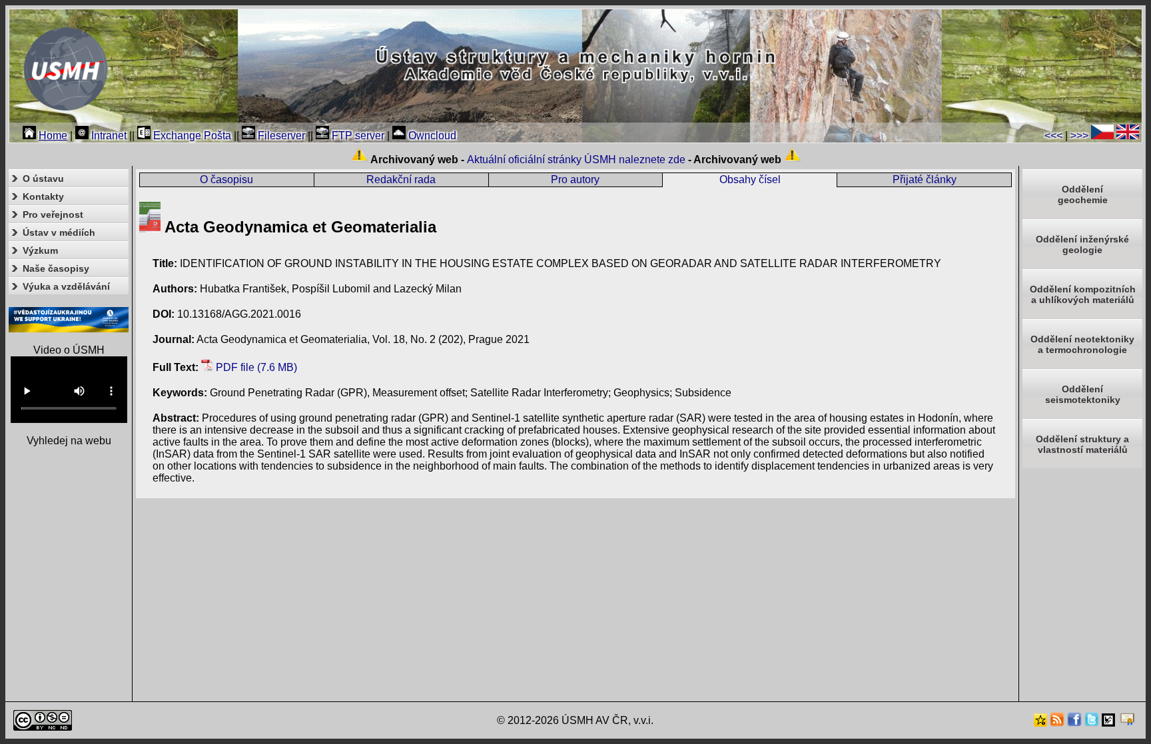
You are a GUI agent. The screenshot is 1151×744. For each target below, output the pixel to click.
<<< (1053, 135)
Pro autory (575, 179)
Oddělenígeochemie (1083, 194)
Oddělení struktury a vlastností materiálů (1082, 444)
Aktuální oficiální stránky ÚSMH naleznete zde (576, 159)
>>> (1079, 135)
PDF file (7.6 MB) (255, 367)
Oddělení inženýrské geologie (1082, 244)
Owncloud (431, 135)
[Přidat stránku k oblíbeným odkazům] (1040, 723)
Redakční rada (401, 179)
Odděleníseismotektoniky (1082, 394)
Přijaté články (925, 179)
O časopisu (226, 179)
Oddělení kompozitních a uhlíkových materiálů (1083, 294)
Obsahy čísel (750, 179)
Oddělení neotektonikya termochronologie (1082, 344)
